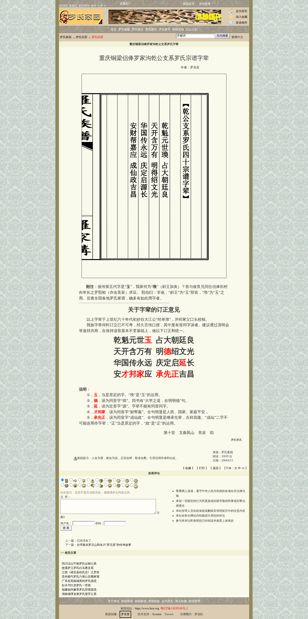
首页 (113, 29)
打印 (202, 468)
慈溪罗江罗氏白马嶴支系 (78, 568)
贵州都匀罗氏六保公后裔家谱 (80, 576)
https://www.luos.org (147, 608)
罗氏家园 (65, 37)
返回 (215, 468)
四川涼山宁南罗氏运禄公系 (79, 563)
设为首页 (241, 11)
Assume (156, 614)
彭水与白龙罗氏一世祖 (76, 585)
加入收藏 (241, 17)
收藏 (188, 468)
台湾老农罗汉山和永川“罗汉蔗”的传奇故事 (104, 544)
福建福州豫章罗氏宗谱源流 (79, 589)
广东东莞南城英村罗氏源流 (79, 581)
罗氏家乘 (205, 4)
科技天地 (178, 29)
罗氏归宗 (81, 37)
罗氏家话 (137, 29)
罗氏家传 (151, 29)
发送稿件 (241, 22)
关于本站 (113, 601)
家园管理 (194, 601)
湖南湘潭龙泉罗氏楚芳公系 (79, 594)
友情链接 (154, 601)
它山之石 (191, 29)
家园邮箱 (140, 601)
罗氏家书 (164, 29)
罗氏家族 (124, 29)
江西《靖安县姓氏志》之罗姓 (80, 572)
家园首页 (188, 4)
